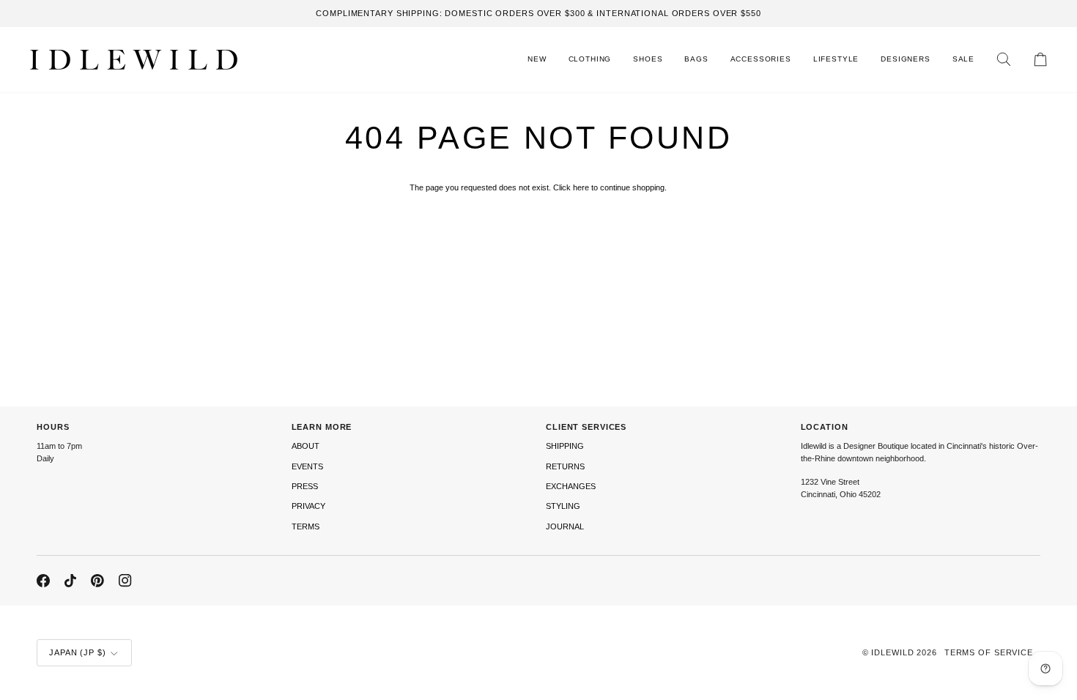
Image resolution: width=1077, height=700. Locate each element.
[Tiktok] (70, 580)
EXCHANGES (571, 486)
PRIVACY (308, 506)
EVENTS (307, 466)
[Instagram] (125, 580)
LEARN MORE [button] (322, 426)
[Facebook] (43, 580)
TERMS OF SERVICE (988, 652)
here (581, 187)
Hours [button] (53, 426)
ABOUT (305, 446)
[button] (590, 59)
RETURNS (565, 466)
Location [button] (824, 426)
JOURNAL (565, 526)
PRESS (305, 486)
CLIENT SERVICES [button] (586, 426)
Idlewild (892, 652)
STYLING (563, 506)
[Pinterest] (97, 580)
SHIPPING (565, 446)
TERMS (305, 526)
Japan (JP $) (77, 652)
